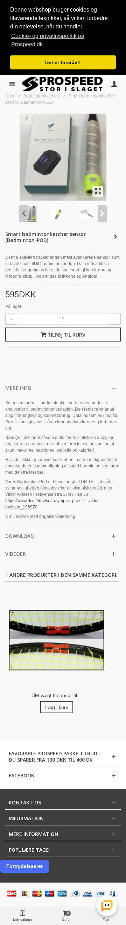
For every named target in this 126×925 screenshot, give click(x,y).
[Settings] (114, 83)
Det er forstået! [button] (63, 62)
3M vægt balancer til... (56, 695)
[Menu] (12, 83)
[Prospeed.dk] (63, 84)
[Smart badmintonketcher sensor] (97, 191)
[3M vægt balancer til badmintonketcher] (56, 640)
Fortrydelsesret (24, 866)
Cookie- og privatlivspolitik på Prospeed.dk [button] (47, 40)
